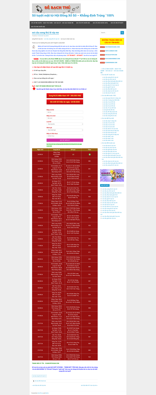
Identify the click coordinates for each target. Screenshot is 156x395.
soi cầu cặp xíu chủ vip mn (111, 161)
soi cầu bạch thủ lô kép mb (111, 130)
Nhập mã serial (51, 116)
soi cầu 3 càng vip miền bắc (111, 100)
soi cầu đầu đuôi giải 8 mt (110, 83)
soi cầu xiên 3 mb (108, 138)
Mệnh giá (49, 127)
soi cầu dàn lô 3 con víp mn (111, 153)
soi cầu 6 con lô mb (109, 125)
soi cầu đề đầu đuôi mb (110, 112)
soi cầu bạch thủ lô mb (109, 132)
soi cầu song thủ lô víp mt (110, 77)
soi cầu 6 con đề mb (109, 104)
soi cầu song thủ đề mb (110, 113)
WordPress (40, 393)
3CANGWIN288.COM (111, 62)
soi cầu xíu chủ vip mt (109, 79)
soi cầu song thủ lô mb (109, 115)
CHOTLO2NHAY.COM (111, 51)
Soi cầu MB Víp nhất (117, 23)
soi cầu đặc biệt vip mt (109, 89)
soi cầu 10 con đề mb (109, 108)
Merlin (47, 393)
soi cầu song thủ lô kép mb (111, 134)
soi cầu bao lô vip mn (109, 145)
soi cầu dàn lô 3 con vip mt (111, 85)
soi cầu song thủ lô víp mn (51, 39)
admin (47, 35)
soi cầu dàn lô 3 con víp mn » (89, 385)
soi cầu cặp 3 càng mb (109, 121)
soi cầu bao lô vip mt (109, 93)
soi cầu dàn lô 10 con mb (110, 128)
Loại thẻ (49, 121)
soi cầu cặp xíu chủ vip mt (110, 91)
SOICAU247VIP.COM (111, 55)
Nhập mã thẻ (50, 110)
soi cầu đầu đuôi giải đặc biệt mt (112, 81)
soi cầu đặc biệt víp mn (110, 151)
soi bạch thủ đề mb (108, 110)
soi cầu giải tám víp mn (110, 149)
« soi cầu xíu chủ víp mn (39, 385)
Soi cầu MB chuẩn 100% (100, 23)
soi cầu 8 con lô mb (109, 126)
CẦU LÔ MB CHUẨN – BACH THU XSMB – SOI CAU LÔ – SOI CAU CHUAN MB (52, 23)
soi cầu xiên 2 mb (108, 136)
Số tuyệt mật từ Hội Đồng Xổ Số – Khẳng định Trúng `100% (73, 15)
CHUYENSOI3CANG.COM (112, 47)
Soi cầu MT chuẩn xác (83, 23)
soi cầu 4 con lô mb (109, 123)
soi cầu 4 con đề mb (109, 102)
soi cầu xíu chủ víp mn (109, 147)
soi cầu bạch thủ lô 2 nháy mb (112, 98)
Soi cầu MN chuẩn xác (38, 26)
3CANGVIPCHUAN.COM (52, 363)
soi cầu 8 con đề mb (109, 106)
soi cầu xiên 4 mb (108, 140)
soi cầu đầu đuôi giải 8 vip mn (112, 155)
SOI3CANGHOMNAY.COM (112, 58)
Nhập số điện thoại (52, 133)
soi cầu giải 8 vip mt (109, 87)
